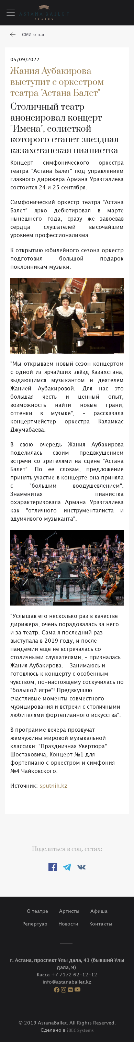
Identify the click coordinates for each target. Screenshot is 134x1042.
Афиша (99, 911)
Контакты (100, 924)
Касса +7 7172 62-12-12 (67, 975)
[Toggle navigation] (10, 13)
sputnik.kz (53, 786)
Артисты (69, 911)
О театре (37, 911)
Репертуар (34, 924)
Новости (68, 924)
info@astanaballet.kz (67, 982)
